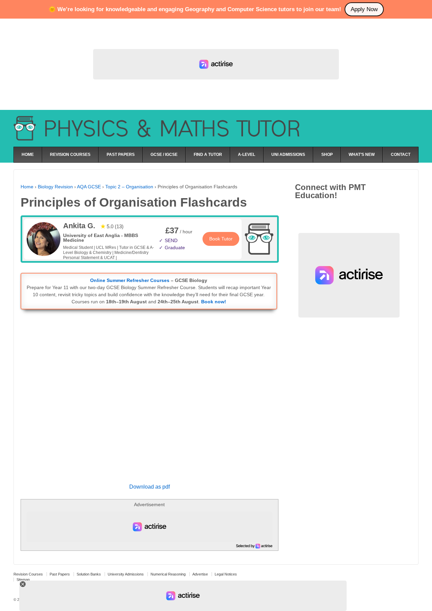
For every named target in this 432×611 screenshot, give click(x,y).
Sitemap (23, 580)
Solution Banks (89, 574)
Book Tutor (221, 238)
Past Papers (60, 574)
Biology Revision (55, 186)
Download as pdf (149, 487)
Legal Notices (226, 574)
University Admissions (126, 574)
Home (27, 186)
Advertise (200, 574)
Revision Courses (28, 574)
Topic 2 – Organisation (129, 186)
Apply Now (364, 9)
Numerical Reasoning (168, 574)
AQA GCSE (89, 186)
